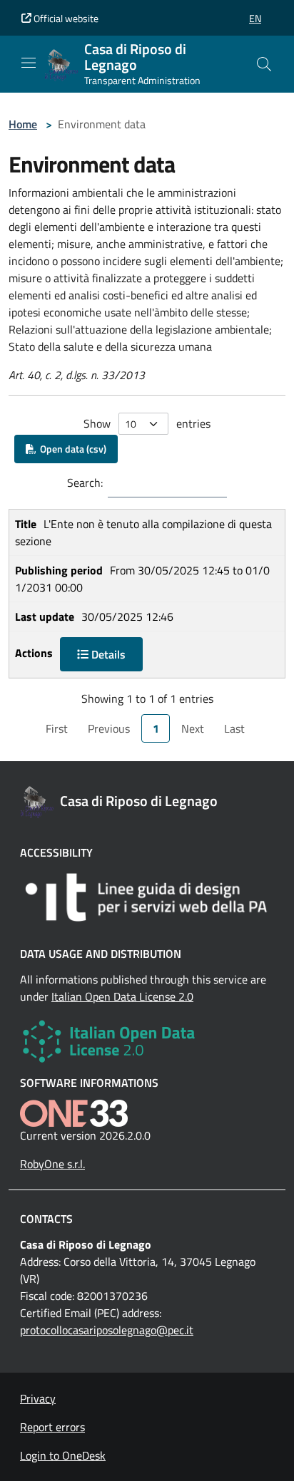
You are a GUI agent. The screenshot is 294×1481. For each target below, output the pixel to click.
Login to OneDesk (63, 1455)
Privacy (38, 1398)
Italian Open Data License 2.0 (122, 996)
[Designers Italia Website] (147, 897)
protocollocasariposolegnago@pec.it (106, 1329)
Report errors (52, 1426)
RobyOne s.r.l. (52, 1163)
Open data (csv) (71, 448)
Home (23, 124)
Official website (64, 18)
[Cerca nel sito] (264, 64)
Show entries (147, 423)
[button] (255, 18)
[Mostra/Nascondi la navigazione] (28, 62)
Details (107, 654)
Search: (85, 482)
